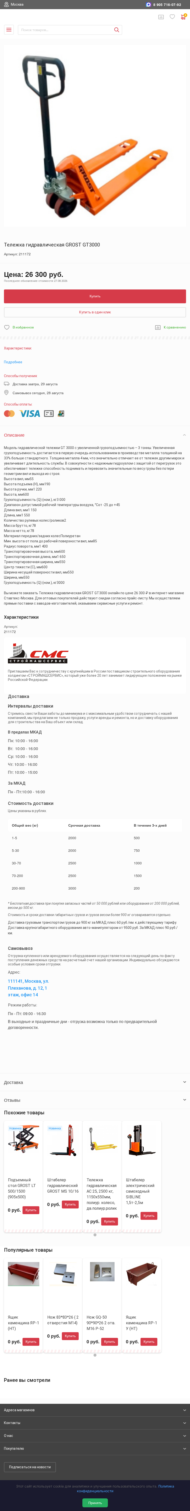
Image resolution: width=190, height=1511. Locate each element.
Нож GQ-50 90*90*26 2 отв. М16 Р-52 (101, 1323)
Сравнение (161, 17)
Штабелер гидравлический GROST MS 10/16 (63, 1186)
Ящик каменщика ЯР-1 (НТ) (23, 1323)
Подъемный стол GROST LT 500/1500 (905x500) (22, 1188)
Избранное (172, 17)
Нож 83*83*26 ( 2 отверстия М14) (63, 1320)
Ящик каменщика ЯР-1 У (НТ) (141, 1323)
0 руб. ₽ (185, 16)
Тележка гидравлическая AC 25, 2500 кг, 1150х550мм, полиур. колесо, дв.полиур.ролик (102, 1194)
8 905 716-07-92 (167, 4)
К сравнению (175, 327)
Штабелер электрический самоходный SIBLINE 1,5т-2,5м (140, 1191)
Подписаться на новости (30, 1467)
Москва (17, 4)
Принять (95, 1503)
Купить (95, 296)
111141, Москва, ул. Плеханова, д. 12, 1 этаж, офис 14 (28, 988)
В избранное (23, 327)
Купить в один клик (95, 312)
